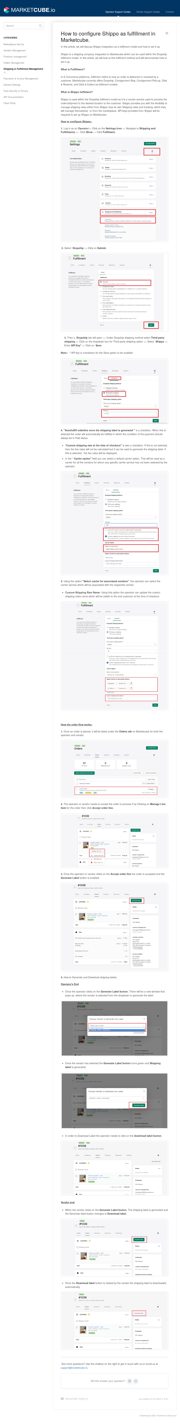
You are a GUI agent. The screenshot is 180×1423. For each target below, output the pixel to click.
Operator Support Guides (118, 11)
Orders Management (14, 62)
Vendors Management (15, 50)
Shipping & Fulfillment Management (23, 68)
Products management (15, 56)
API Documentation (14, 97)
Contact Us (83, 1398)
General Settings (12, 84)
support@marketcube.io (74, 1367)
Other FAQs (10, 103)
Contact (170, 11)
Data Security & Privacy (16, 90)
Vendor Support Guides (148, 11)
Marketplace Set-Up (14, 44)
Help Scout (171, 1415)
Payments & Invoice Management (21, 78)
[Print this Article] (166, 33)
